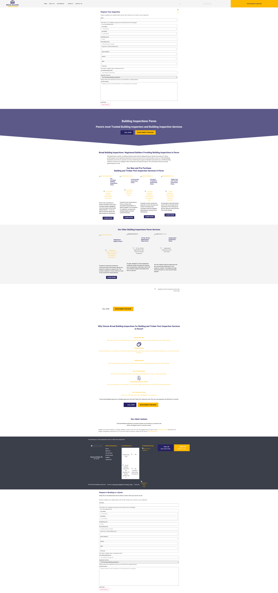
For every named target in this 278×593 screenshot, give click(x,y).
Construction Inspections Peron (135, 181)
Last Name (103, 516)
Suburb (102, 541)
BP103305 (96, 458)
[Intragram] (96, 463)
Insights (70, 3)
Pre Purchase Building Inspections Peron (113, 182)
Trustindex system (162, 429)
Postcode (102, 550)
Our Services (60, 3)
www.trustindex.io (153, 431)
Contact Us (78, 3)
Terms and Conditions (117, 484)
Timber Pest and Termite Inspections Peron (174, 182)
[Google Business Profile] (100, 463)
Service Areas (109, 455)
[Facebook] (93, 463)
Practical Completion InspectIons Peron (153, 182)
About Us (52, 3)
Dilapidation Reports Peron (118, 240)
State (101, 546)
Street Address (104, 536)
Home (45, 3)
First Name (103, 511)
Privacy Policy (129, 484)
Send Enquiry (104, 589)
